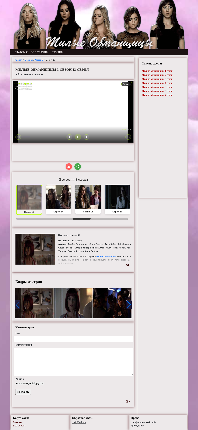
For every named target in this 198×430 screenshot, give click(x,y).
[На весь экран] (128, 137)
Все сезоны (19, 425)
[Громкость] (18, 137)
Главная (18, 422)
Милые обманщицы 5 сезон (157, 87)
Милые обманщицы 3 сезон (157, 79)
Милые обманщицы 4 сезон (157, 83)
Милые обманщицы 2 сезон (157, 75)
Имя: (18, 333)
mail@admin (79, 422)
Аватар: (19, 379)
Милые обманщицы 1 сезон (157, 71)
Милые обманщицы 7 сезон (157, 95)
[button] (17, 304)
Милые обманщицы (106, 256)
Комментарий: (23, 345)
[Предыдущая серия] (69, 137)
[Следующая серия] (86, 137)
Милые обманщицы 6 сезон (157, 91)
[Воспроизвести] (78, 137)
